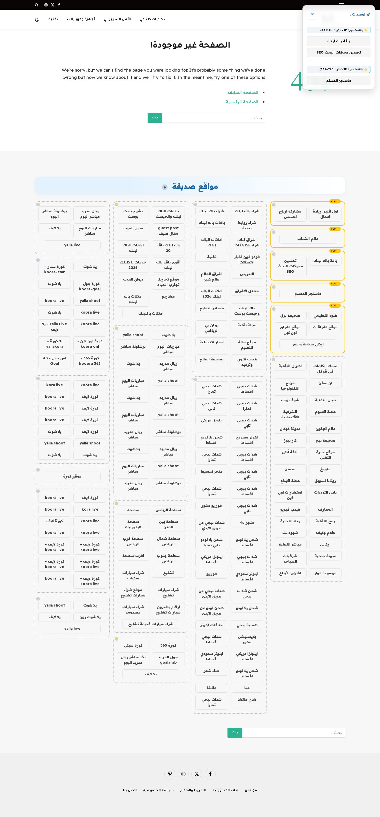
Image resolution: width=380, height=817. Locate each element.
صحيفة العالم (212, 359)
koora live (54, 300)
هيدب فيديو (290, 509)
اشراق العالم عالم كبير (211, 276)
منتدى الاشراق (247, 291)
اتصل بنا (130, 790)
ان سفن (325, 383)
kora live (54, 385)
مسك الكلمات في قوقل (325, 369)
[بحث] (37, 5)
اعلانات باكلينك (150, 313)
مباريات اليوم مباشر (168, 349)
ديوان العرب (133, 279)
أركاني (325, 544)
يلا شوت (168, 334)
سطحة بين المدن (168, 524)
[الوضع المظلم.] (37, 20)
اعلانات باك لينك (133, 299)
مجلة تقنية (247, 325)
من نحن (251, 790)
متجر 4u (247, 522)
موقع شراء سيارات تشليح (133, 592)
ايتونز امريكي (212, 420)
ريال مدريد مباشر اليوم (90, 214)
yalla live (72, 245)
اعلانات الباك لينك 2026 (211, 294)
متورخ (325, 469)
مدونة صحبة (325, 556)
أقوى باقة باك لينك (168, 265)
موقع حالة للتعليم (247, 345)
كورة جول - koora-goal (90, 286)
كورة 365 (168, 645)
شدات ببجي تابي (212, 406)
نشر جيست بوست (133, 214)
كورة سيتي (133, 645)
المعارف (325, 509)
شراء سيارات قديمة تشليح (150, 624)
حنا (247, 687)
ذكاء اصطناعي (152, 19)
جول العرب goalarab (168, 660)
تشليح (168, 572)
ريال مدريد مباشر (168, 366)
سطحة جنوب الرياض (168, 558)
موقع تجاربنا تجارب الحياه (168, 282)
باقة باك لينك (325, 260)
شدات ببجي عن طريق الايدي (212, 525)
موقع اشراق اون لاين (290, 330)
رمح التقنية (325, 521)
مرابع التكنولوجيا (290, 386)
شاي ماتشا (247, 699)
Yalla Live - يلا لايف (54, 327)
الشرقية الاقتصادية (290, 414)
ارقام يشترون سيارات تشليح (168, 609)
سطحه (133, 510)
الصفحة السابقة (242, 92)
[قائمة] (341, 5)
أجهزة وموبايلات (81, 19)
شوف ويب (290, 400)
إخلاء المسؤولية (225, 790)
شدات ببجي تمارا (212, 389)
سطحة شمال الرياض (168, 541)
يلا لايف (151, 674)
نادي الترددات (325, 492)
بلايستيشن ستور (247, 639)
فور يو (211, 573)
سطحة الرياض (168, 510)
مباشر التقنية (290, 544)
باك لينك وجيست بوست (247, 311)
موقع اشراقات (325, 327)
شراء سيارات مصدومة (133, 609)
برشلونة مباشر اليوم (54, 214)
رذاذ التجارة (290, 521)
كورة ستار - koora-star (54, 269)
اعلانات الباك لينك (211, 242)
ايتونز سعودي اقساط (246, 440)
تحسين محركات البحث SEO (290, 266)
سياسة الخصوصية (158, 790)
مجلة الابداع (290, 480)
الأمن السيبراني (117, 19)
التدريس (247, 273)
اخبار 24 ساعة (212, 342)
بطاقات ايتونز (211, 625)
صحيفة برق (290, 315)
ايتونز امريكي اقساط (212, 559)
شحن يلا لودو (247, 608)
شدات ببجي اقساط (247, 389)
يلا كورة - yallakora (54, 344)
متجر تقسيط (212, 471)
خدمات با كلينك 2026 (133, 265)
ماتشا (212, 687)
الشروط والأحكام (193, 790)
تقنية (53, 19)
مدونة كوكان (290, 428)
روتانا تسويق (325, 480)
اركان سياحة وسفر (308, 344)
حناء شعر (211, 670)
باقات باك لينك (212, 222)
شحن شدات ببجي (247, 593)
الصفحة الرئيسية (242, 101)
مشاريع (168, 296)
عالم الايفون (325, 428)
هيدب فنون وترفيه (247, 362)
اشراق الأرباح (290, 573)
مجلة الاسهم (325, 411)
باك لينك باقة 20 (168, 248)
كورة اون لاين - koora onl (89, 344)
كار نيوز (290, 440)
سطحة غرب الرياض (133, 541)
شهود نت (290, 532)
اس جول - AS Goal (54, 361)
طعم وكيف (325, 532)
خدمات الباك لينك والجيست (168, 214)
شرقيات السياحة (290, 559)
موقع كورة (72, 476)
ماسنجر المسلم (307, 293)
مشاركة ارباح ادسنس (290, 214)
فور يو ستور (211, 505)
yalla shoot (133, 334)
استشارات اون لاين (290, 495)
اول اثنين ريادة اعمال (325, 214)
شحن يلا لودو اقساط (212, 440)
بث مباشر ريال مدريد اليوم (133, 660)
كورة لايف (90, 396)
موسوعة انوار (325, 573)
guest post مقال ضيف (168, 231)
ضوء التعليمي (325, 315)
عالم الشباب (307, 238)
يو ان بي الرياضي (211, 328)
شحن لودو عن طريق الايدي (212, 611)
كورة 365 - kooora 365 (90, 361)
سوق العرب (133, 228)
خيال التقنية (325, 400)
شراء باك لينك (247, 211)
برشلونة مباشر (133, 346)
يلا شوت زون (90, 617)
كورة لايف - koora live (90, 547)
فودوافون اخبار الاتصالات (247, 259)
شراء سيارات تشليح (168, 592)
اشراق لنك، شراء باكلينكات (246, 242)
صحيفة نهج (325, 440)
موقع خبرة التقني (325, 455)
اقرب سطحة (133, 555)
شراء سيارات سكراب (133, 575)
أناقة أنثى (290, 452)
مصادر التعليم (212, 308)
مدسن (290, 469)
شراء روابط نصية (247, 225)
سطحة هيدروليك (133, 524)
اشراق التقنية (290, 366)
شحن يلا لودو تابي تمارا (212, 542)
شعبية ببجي (247, 625)
